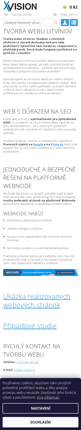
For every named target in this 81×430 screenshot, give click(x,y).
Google (38, 144)
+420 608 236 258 (27, 362)
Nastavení (40, 408)
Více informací (48, 397)
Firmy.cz (57, 144)
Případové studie (30, 325)
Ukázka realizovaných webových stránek (36, 300)
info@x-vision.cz (24, 370)
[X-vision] (20, 5)
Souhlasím (40, 422)
